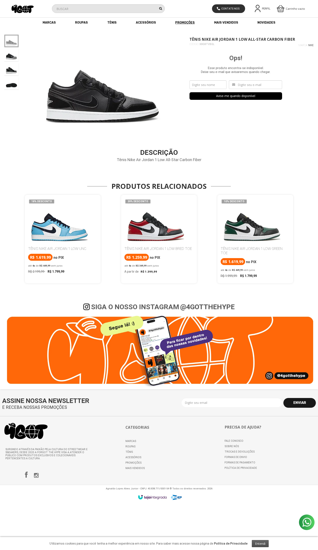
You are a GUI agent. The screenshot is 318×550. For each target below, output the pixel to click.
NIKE (311, 45)
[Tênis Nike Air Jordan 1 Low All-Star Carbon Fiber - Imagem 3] (11, 69)
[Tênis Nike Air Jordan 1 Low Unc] (62, 237)
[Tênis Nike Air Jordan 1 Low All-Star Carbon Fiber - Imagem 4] (11, 83)
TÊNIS (129, 451)
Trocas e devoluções (240, 451)
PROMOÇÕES (133, 462)
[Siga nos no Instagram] (36, 476)
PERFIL (266, 8)
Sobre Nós (232, 446)
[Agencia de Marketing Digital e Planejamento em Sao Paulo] (176, 497)
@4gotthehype (207, 307)
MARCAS (130, 441)
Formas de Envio (236, 457)
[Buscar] (160, 8)
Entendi (260, 544)
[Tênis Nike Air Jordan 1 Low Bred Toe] (159, 237)
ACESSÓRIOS (133, 457)
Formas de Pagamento (240, 462)
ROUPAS (130, 446)
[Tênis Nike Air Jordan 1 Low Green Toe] (255, 239)
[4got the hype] (30, 9)
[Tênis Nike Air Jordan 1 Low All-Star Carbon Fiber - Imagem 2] (11, 55)
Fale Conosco (234, 440)
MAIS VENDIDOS (135, 468)
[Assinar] (299, 403)
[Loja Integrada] (152, 497)
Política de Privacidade (241, 467)
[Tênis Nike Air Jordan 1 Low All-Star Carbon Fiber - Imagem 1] (11, 41)
